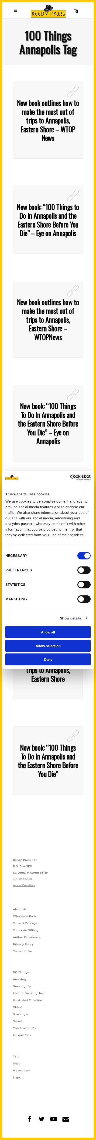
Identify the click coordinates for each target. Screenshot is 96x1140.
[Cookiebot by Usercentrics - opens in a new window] (70, 478)
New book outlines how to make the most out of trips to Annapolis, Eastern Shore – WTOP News (48, 120)
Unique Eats (22, 1035)
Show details (70, 618)
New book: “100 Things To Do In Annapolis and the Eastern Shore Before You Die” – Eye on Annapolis (48, 423)
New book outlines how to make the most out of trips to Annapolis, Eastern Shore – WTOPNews (48, 319)
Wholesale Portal (25, 916)
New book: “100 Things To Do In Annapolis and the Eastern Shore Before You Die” (48, 760)
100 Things (21, 972)
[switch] (84, 570)
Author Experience (27, 937)
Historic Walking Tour (29, 993)
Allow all (48, 632)
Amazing (19, 979)
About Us (20, 909)
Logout (18, 1077)
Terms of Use (22, 951)
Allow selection (48, 646)
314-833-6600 (22, 879)
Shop (17, 1063)
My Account (22, 1070)
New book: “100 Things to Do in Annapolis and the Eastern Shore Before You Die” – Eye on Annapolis (48, 220)
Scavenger (20, 1014)
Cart (16, 1056)
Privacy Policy (23, 944)
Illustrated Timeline (27, 1000)
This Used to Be (25, 1028)
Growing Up (22, 986)
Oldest (17, 1007)
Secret (17, 1021)
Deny (48, 659)
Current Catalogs (25, 923)
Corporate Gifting (25, 930)
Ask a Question (24, 885)
